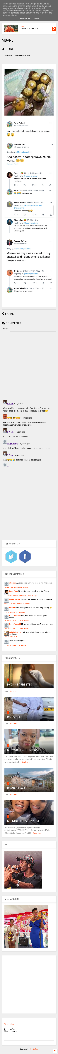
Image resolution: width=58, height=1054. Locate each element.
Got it (36, 19)
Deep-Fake (13, 591)
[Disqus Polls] (29, 365)
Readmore (13, 691)
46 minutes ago (21, 645)
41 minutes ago (20, 637)
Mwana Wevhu (14, 599)
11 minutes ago (20, 612)
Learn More (25, 19)
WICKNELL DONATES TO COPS (32, 28)
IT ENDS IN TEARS (9, 612)
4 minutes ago (24, 587)
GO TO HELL (14, 717)
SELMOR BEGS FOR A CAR (23, 750)
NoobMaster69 (15, 616)
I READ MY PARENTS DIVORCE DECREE (15, 595)
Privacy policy (9, 1024)
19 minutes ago (23, 628)
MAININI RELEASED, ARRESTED (26, 821)
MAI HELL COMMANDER (11, 587)
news (22, 26)
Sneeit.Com (34, 1049)
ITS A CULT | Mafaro (10, 645)
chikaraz (12, 583)
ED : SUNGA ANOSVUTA (11, 620)
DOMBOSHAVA (16, 788)
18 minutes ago (23, 620)
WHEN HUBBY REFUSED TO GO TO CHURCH (17, 604)
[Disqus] (29, 432)
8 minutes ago (35, 604)
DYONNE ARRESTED (19, 684)
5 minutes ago (32, 595)
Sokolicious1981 (15, 632)
